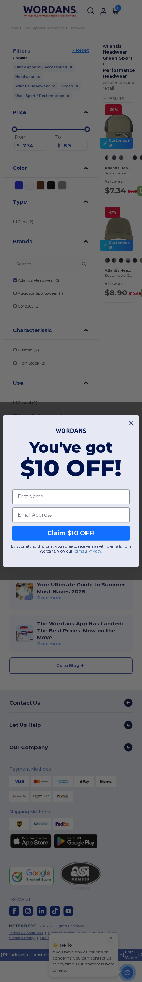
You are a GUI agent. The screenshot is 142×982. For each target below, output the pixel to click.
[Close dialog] (131, 423)
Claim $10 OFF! (71, 533)
